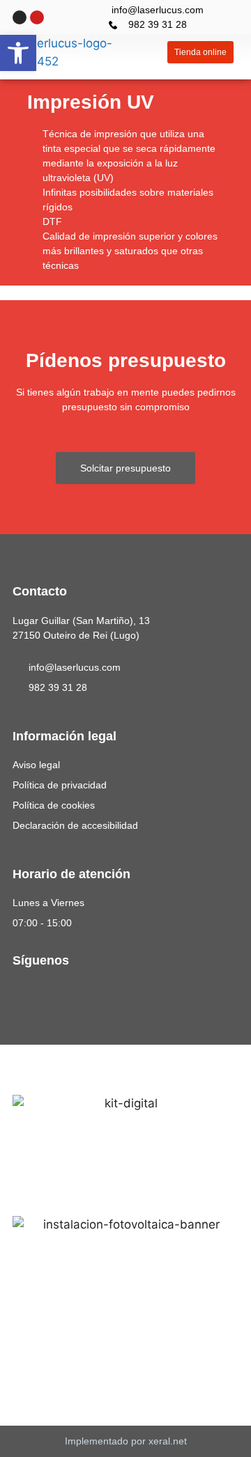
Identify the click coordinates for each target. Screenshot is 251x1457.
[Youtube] (37, 17)
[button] (153, 52)
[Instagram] (19, 17)
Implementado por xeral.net (126, 1441)
